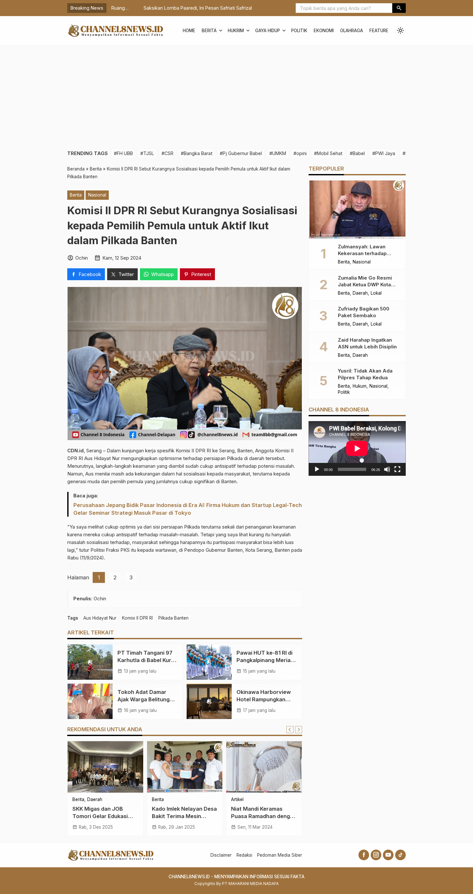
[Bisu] (387, 469)
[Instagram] (376, 855)
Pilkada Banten (173, 618)
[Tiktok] (400, 855)
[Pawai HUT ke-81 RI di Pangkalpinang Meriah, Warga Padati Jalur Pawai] (209, 662)
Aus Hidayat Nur (99, 618)
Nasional (97, 195)
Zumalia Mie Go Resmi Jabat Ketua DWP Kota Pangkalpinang (365, 284)
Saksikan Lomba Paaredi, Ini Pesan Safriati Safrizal (164, 8)
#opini (300, 153)
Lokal (376, 293)
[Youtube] (388, 855)
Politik (299, 30)
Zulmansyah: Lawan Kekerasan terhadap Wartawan (362, 253)
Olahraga (351, 30)
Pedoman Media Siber (279, 855)
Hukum (359, 386)
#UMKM (277, 153)
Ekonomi (324, 30)
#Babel (357, 153)
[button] (399, 8)
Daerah (94, 799)
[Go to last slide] (289, 729)
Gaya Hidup (267, 30)
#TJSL (147, 153)
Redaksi (244, 855)
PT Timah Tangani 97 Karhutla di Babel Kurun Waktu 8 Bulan (147, 660)
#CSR (167, 153)
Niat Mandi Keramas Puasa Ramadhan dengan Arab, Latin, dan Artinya (263, 816)
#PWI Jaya (383, 153)
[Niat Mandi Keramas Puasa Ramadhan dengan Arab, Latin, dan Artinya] (264, 767)
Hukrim (236, 30)
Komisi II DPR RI (137, 618)
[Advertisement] (236, 94)
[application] (357, 448)
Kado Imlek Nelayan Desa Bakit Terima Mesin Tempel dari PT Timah (184, 816)
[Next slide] (298, 729)
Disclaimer (221, 855)
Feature (378, 30)
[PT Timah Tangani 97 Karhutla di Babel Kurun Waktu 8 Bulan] (90, 662)
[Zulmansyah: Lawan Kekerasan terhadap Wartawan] (357, 209)
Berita (209, 30)
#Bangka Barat (196, 153)
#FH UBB (123, 153)
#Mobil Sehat (328, 153)
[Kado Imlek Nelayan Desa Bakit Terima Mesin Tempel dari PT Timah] (185, 767)
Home (189, 30)
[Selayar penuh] (397, 469)
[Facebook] (363, 855)
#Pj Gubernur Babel (241, 153)
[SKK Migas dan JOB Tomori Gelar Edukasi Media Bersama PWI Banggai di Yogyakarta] (105, 767)
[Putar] (317, 469)
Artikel (237, 799)
